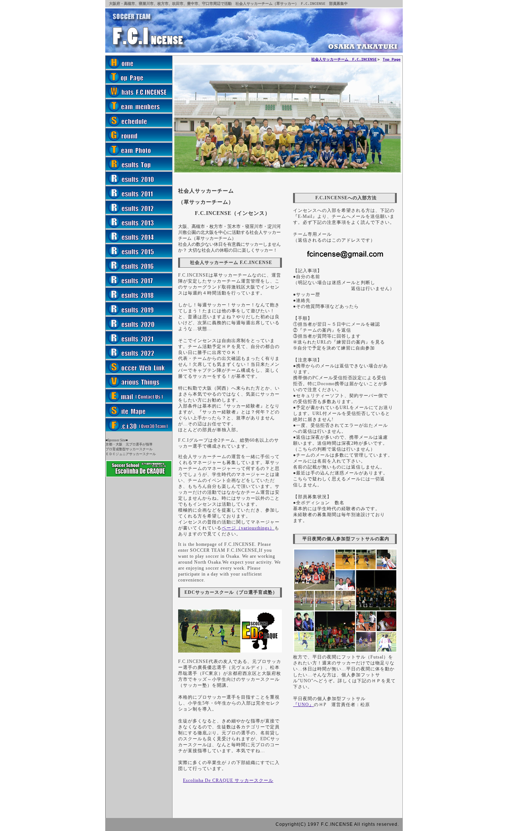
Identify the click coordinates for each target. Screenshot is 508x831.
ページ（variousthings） (248, 528)
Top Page (392, 59)
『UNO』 (303, 704)
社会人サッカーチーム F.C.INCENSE (344, 59)
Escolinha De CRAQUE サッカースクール (228, 780)
